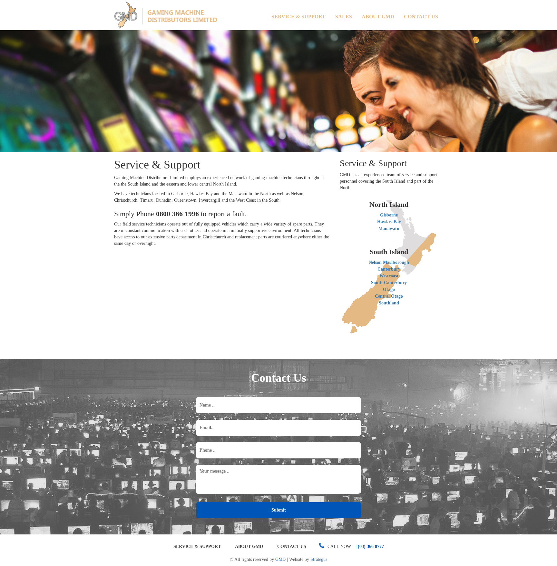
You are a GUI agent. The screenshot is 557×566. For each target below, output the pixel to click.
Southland (389, 303)
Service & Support (298, 16)
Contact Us (421, 16)
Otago (389, 289)
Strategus (318, 559)
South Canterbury (389, 282)
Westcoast (388, 275)
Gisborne (389, 215)
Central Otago (389, 296)
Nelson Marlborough (389, 262)
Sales (343, 16)
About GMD (378, 16)
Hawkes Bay (389, 221)
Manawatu (388, 228)
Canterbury (388, 269)
